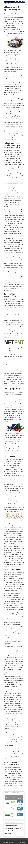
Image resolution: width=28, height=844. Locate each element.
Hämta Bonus (19, 802)
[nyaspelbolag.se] (14, 3)
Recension (19, 804)
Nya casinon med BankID (11, 825)
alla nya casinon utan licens (13, 198)
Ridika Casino (8, 833)
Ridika (17, 94)
